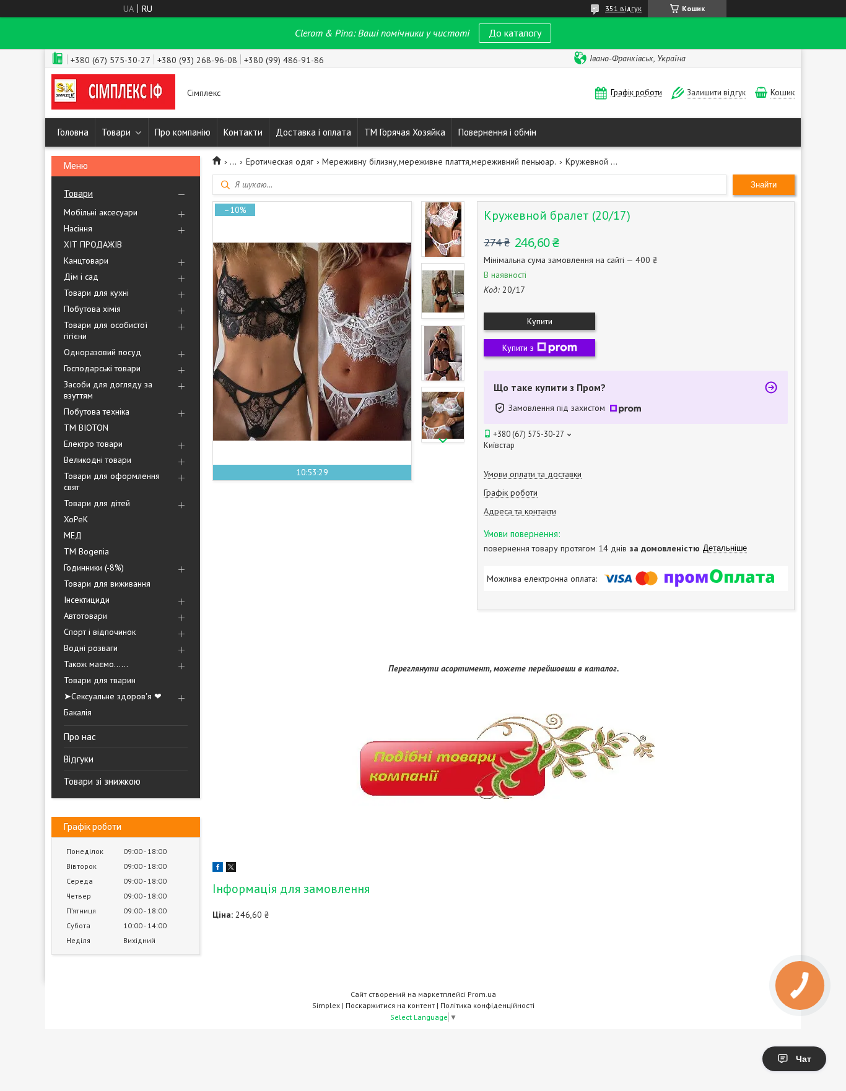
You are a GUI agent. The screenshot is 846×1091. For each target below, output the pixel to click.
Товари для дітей (97, 503)
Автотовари (85, 615)
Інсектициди (87, 599)
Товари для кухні (96, 292)
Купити (539, 321)
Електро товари (93, 443)
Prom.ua (482, 994)
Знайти (764, 184)
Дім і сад (81, 276)
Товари (116, 132)
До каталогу (515, 33)
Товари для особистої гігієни (105, 330)
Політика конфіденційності (487, 1005)
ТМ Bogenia (86, 551)
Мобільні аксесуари (100, 212)
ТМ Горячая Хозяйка (404, 132)
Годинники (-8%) (94, 567)
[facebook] (217, 868)
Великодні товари (97, 459)
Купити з (518, 347)
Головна (73, 132)
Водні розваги (91, 647)
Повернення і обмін (497, 132)
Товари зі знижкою (102, 781)
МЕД (73, 535)
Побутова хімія (92, 308)
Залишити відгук (716, 92)
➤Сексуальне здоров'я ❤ (113, 696)
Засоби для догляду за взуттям (108, 390)
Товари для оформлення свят (112, 481)
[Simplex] (113, 93)
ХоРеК (76, 519)
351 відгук (623, 8)
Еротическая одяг (279, 161)
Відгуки (79, 759)
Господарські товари (102, 368)
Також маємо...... (96, 664)
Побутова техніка (96, 411)
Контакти (243, 132)
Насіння (78, 228)
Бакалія (78, 712)
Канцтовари (86, 260)
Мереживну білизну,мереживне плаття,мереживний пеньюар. (439, 161)
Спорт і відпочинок (100, 631)
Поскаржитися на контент (390, 1005)
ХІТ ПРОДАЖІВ (93, 244)
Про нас (80, 737)
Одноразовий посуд (102, 352)
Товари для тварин (100, 680)
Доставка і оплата (313, 132)
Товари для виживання (107, 583)
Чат (803, 1059)
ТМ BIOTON (86, 427)
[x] (231, 868)
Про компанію (183, 132)
